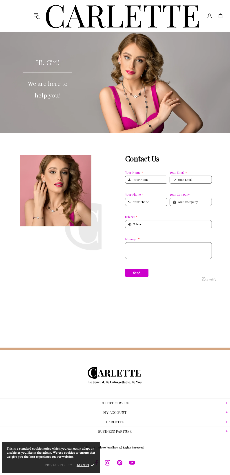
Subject (131, 217)
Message (132, 239)
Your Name (134, 172)
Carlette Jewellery (122, 16)
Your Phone (134, 194)
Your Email (178, 172)
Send (137, 273)
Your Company (180, 194)
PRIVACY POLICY (58, 465)
